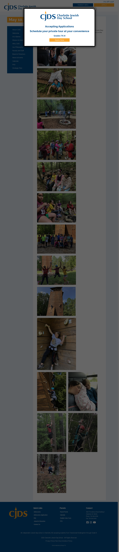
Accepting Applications (59, 26)
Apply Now (59, 40)
